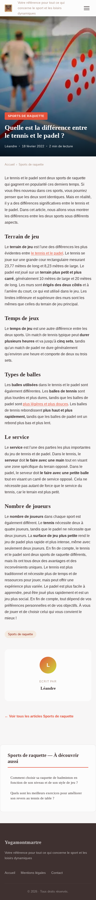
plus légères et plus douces (45, 404)
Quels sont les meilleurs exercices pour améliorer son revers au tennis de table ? (46, 795)
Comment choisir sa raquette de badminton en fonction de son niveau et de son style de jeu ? (44, 780)
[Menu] (86, 8)
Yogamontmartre (23, 842)
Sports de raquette (26, 116)
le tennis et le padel (47, 253)
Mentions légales (33, 873)
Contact (57, 873)
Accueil (10, 164)
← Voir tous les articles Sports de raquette (39, 716)
